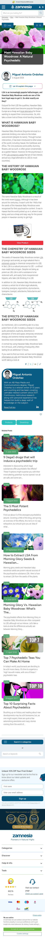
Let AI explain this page (23, 86)
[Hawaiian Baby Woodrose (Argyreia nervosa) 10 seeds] (22, 230)
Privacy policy (37, 915)
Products (8, 422)
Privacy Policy (34, 803)
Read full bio (9, 407)
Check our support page (34, 894)
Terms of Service (6, 805)
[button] (6, 76)
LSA (41, 257)
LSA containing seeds (15, 155)
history (17, 199)
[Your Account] (40, 7)
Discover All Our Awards (22, 827)
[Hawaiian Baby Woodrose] (22, 39)
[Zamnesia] (21, 7)
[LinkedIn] (38, 407)
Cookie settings (22, 934)
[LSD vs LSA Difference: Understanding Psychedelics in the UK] (22, 304)
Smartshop (24, 422)
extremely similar (8, 263)
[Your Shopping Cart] (43, 7)
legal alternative (26, 111)
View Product (22, 243)
